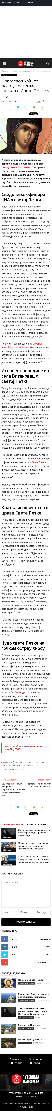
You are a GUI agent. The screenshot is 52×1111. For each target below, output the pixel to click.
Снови (39, 766)
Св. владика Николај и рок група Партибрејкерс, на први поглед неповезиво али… (13, 789)
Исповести (20, 762)
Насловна (5, 71)
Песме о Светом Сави (30, 980)
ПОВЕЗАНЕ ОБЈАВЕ (12, 824)
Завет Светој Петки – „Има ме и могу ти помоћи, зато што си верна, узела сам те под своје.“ (34, 859)
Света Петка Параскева (11, 766)
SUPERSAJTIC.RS (26, 1107)
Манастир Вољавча (29, 1025)
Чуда (23, 769)
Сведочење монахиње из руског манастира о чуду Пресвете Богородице (34, 833)
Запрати (47, 947)
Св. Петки (16, 692)
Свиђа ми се (45, 939)
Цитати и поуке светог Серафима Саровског (39, 785)
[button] (48, 63)
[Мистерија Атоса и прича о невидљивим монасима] (8, 998)
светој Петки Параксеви (15, 167)
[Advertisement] (26, 32)
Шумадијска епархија (26, 1028)
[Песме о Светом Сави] (8, 983)
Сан (29, 762)
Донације (29, 2)
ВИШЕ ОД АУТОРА (36, 824)
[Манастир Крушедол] (8, 1043)
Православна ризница (27, 983)
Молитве (39, 1093)
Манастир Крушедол (30, 1039)
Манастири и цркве (26, 1097)
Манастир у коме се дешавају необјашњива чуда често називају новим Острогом (33, 846)
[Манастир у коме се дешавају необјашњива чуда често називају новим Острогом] (8, 847)
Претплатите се (44, 962)
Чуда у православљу (21, 71)
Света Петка (39, 462)
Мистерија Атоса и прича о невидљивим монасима (33, 995)
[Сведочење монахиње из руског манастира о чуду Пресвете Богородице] (8, 833)
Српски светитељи (10, 769)
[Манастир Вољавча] (8, 1029)
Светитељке (28, 766)
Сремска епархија (25, 1043)
